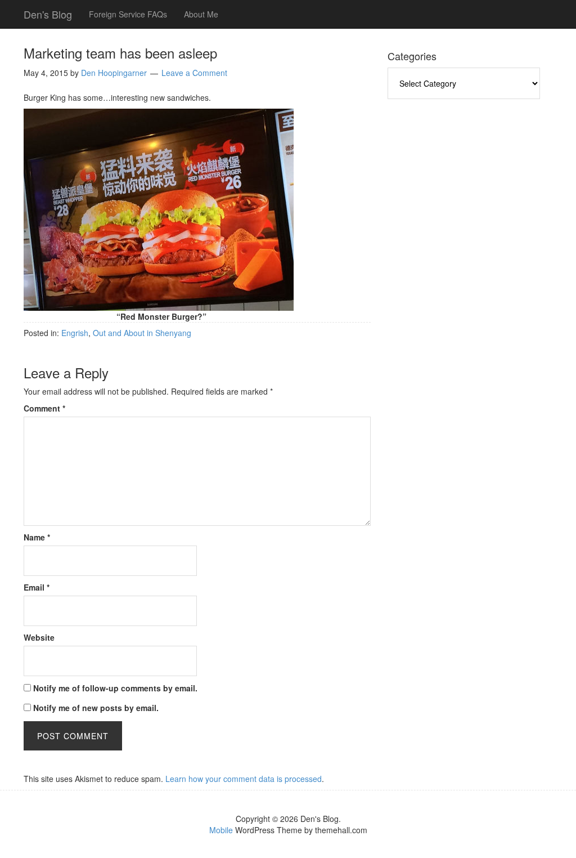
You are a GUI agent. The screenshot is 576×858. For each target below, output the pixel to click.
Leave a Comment (194, 72)
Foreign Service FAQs (128, 14)
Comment (44, 408)
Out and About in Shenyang (142, 332)
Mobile (221, 829)
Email (37, 587)
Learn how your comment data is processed (243, 778)
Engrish (74, 332)
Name (37, 537)
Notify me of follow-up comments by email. (115, 688)
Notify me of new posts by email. (96, 707)
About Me (201, 14)
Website (39, 637)
